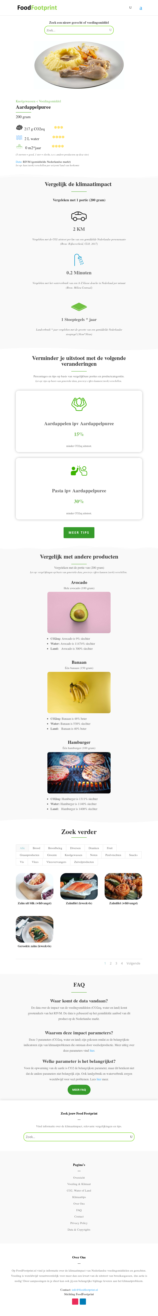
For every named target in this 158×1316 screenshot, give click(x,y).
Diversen (75, 848)
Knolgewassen (73, 855)
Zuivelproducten (84, 862)
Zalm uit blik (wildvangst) (34, 903)
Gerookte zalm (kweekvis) (34, 946)
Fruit (110, 848)
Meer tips (79, 532)
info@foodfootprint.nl (85, 1290)
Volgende (133, 963)
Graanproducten (29, 855)
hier (92, 1050)
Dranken (94, 848)
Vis (22, 862)
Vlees (35, 862)
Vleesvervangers (56, 862)
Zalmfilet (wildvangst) (123, 903)
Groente (52, 855)
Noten (93, 855)
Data (18, 162)
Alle (22, 848)
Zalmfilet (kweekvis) (79, 903)
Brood (36, 848)
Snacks (133, 855)
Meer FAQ (79, 1089)
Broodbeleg (55, 848)
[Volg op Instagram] (75, 1301)
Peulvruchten (113, 855)
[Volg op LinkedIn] (83, 1301)
